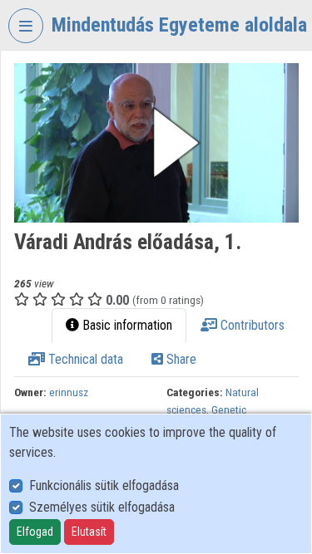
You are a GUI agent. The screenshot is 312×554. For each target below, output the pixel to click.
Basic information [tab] (125, 325)
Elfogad (35, 531)
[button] (156, 143)
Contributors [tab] (251, 325)
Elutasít (89, 531)
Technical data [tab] (84, 359)
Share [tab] (179, 359)
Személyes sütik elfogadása (102, 507)
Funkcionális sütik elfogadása (104, 485)
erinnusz (68, 392)
